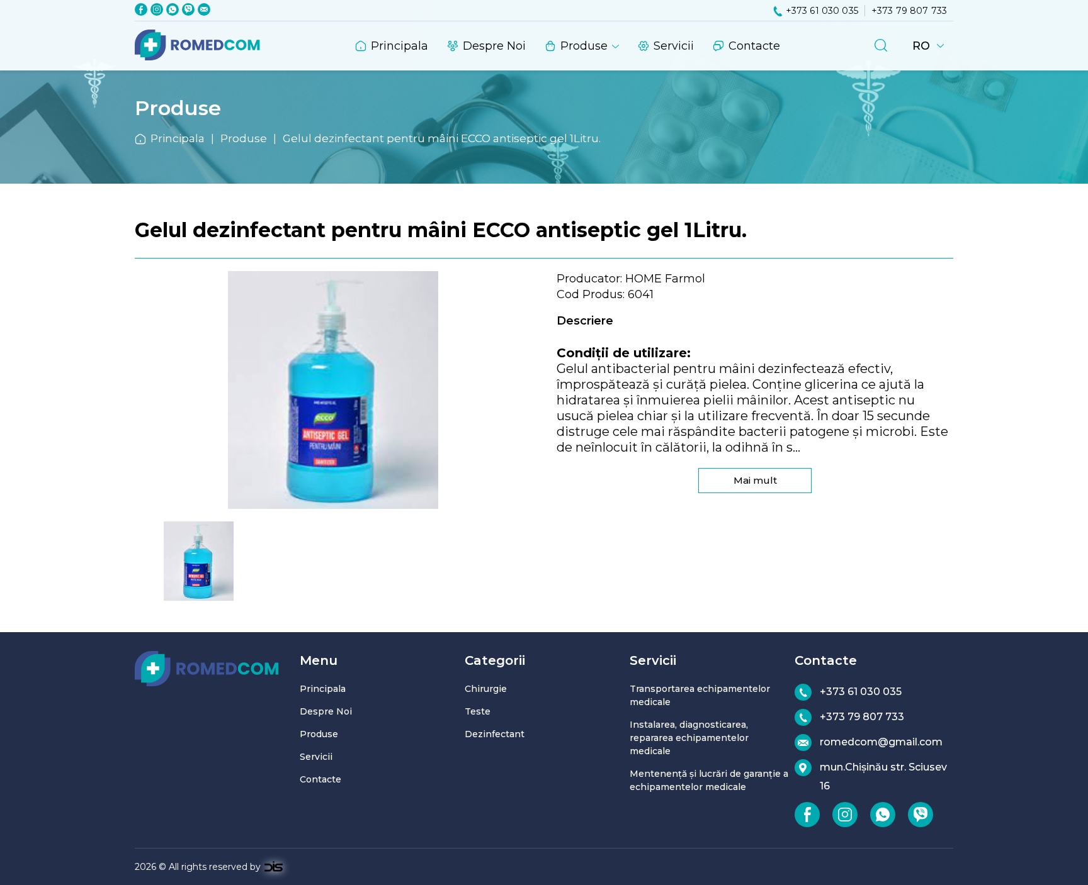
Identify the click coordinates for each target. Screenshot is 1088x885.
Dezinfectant (494, 734)
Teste (477, 711)
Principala (399, 46)
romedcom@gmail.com (881, 742)
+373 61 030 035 (822, 10)
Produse (584, 46)
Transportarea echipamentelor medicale (700, 695)
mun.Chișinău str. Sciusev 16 (883, 776)
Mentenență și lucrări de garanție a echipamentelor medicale (709, 780)
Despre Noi (494, 46)
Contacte (754, 46)
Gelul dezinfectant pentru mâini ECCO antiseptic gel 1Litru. (442, 138)
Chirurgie (486, 688)
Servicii (674, 46)
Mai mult (755, 480)
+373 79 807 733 (909, 10)
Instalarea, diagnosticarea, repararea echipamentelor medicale (689, 738)
